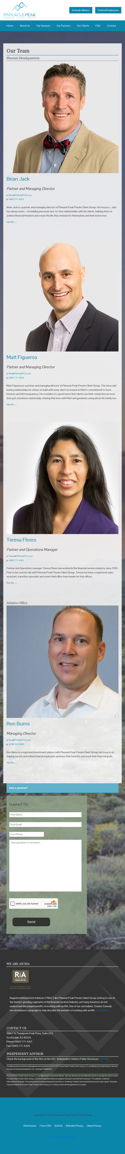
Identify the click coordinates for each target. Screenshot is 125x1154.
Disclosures (30, 1125)
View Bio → (12, 222)
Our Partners (63, 25)
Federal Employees (108, 10)
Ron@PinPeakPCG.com (20, 740)
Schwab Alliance (81, 10)
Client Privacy (94, 1125)
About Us (25, 25)
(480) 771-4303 (16, 560)
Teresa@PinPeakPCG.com (21, 556)
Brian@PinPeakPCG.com (20, 195)
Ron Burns (18, 724)
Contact (111, 25)
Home (10, 25)
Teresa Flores (21, 540)
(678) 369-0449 (16, 744)
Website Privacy (74, 1125)
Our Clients (83, 25)
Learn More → (103, 1010)
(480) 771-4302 (16, 199)
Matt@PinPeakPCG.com (20, 373)
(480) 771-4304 (16, 377)
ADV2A (58, 1125)
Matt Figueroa (22, 357)
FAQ (98, 25)
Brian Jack (18, 179)
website (103, 1059)
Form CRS (45, 1125)
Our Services (43, 25)
